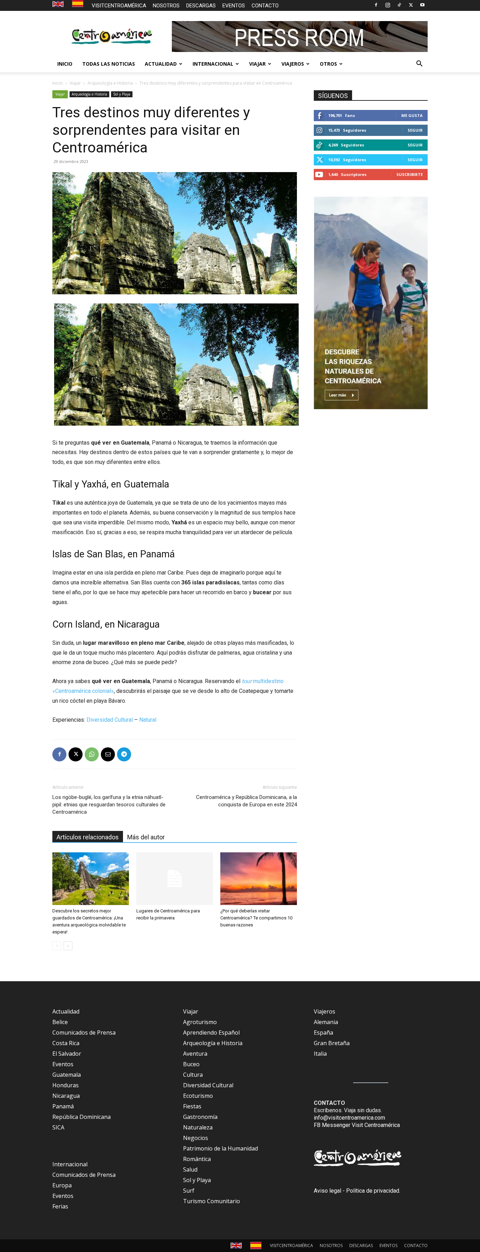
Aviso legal (327, 1190)
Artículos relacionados (88, 837)
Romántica (197, 1159)
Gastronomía (200, 1117)
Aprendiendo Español (211, 1032)
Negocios (195, 1138)
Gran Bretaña (332, 1043)
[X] (411, 5)
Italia (320, 1053)
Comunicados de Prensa (84, 1032)
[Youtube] (422, 5)
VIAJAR (257, 63)
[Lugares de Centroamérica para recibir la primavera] (174, 878)
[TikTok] (399, 5)
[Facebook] (376, 5)
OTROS (328, 63)
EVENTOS (233, 5)
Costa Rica (65, 1043)
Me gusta (412, 115)
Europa (62, 1185)
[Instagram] (387, 5)
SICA (58, 1127)
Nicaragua (66, 1096)
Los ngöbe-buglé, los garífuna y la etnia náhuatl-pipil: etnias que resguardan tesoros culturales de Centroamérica (109, 804)
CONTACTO (265, 5)
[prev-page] (56, 946)
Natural (147, 719)
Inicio (57, 83)
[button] (419, 64)
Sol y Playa (121, 94)
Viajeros (324, 1011)
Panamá (63, 1106)
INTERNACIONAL (213, 63)
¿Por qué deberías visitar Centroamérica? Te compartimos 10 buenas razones (256, 917)
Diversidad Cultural (109, 719)
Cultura (193, 1075)
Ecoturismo (198, 1096)
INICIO (64, 63)
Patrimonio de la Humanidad (220, 1148)
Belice (60, 1022)
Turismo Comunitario (211, 1201)
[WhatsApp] (92, 754)
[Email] (108, 754)
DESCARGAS (201, 5)
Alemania (326, 1022)
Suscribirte (409, 174)
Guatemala (66, 1075)
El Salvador (66, 1053)
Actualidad (65, 1011)
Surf (188, 1190)
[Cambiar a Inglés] (58, 4)
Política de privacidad (372, 1190)
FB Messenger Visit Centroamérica (357, 1125)
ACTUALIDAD (161, 63)
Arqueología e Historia (110, 83)
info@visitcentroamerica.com (349, 1117)
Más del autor (146, 837)
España (323, 1032)
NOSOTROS (166, 5)
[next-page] (68, 946)
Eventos (62, 1064)
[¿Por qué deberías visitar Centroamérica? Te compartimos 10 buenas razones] (258, 878)
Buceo (191, 1064)
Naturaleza (198, 1127)
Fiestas (192, 1106)
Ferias (60, 1206)
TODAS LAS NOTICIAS (108, 63)
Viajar (75, 83)
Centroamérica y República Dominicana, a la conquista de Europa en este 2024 (246, 801)
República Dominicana (81, 1117)
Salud (190, 1169)
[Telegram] (124, 754)
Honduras (65, 1085)
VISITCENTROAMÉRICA (119, 5)
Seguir (415, 130)
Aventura (195, 1053)
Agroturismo (200, 1022)
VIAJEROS (292, 63)
